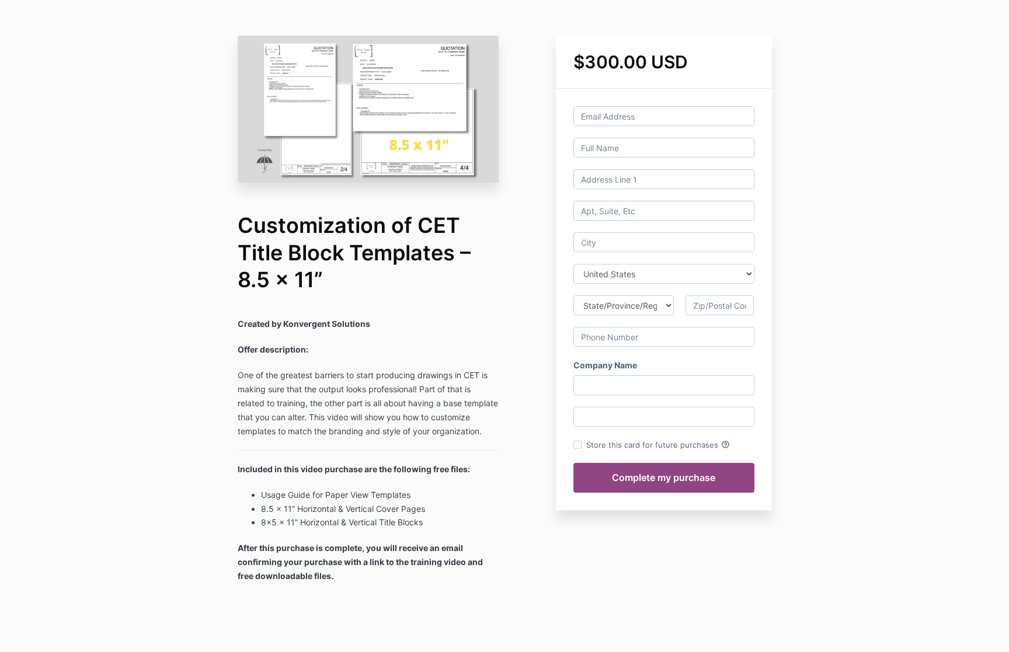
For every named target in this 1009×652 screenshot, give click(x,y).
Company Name (605, 365)
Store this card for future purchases (658, 444)
